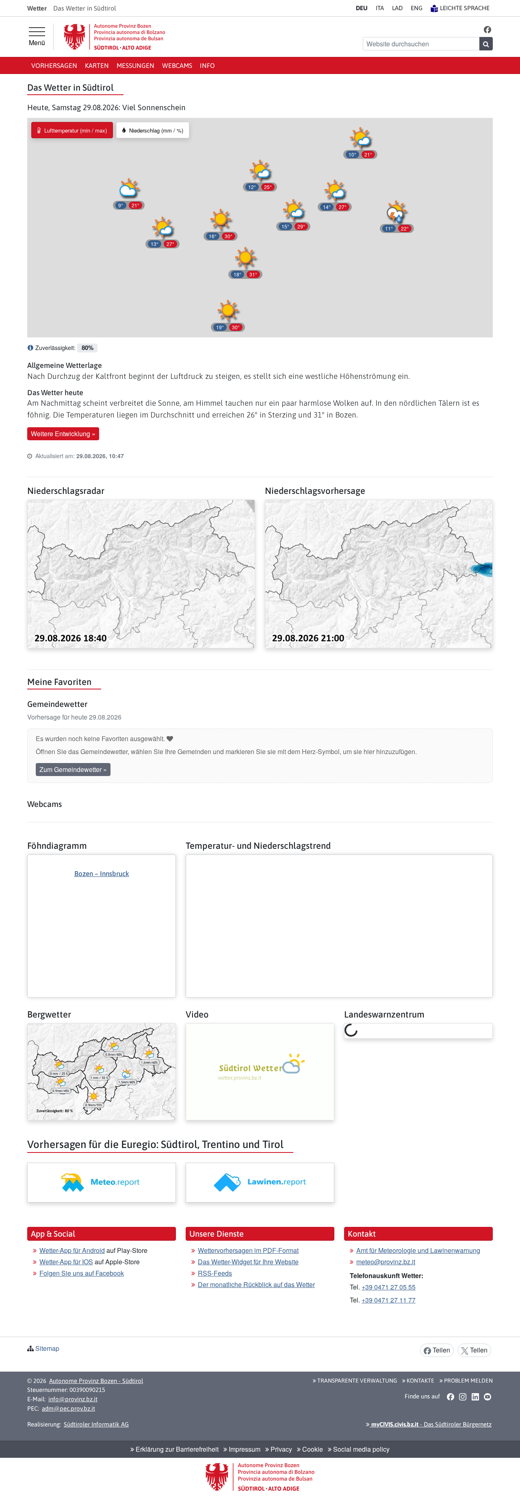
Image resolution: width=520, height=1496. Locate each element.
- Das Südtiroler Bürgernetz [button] (431, 1424)
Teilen (440, 1350)
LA (397, 7)
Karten (97, 65)
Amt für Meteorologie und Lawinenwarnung (418, 1250)
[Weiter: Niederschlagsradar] (141, 573)
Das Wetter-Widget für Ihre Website (248, 1261)
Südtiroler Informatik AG (96, 1424)
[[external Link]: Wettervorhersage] (102, 1182)
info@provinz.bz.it (73, 1399)
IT (380, 7)
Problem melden (468, 1380)
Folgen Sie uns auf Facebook (81, 1273)
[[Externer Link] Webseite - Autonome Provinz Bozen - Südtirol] (114, 37)
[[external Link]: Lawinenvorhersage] (260, 1182)
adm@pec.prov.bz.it (68, 1408)
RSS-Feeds (215, 1273)
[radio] (72, 130)
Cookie (312, 1449)
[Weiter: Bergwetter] (102, 1071)
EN (416, 7)
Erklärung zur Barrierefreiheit (176, 1449)
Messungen (135, 65)
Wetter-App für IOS (66, 1261)
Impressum (243, 1449)
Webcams (177, 65)
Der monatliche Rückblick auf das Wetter (256, 1284)
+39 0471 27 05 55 (389, 1287)
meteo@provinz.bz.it (385, 1261)
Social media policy (361, 1449)
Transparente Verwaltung (356, 1380)
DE (362, 7)
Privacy (280, 1449)
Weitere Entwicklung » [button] (63, 433)
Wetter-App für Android (72, 1250)
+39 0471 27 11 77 (389, 1300)
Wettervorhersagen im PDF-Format (248, 1250)
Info (207, 65)
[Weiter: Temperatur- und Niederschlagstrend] (339, 861)
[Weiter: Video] (260, 1071)
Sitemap (47, 1348)
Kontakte (419, 1380)
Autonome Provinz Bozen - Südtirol (96, 1380)
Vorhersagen (54, 65)
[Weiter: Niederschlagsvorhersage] (378, 573)
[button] (488, 29)
